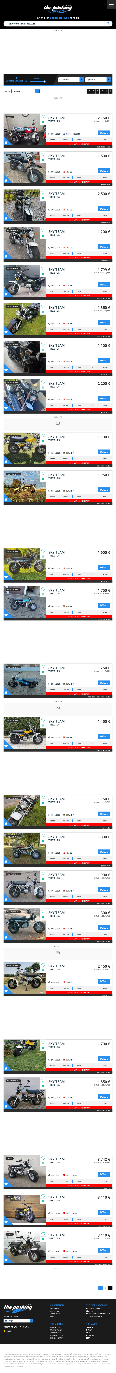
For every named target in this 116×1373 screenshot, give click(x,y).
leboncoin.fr (105, 185)
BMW (88, 1338)
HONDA (89, 1330)
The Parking (59, 10)
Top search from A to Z (95, 1316)
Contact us (54, 1311)
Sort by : (7, 91)
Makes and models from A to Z (98, 1314)
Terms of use (55, 1314)
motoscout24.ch (103, 1226)
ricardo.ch (106, 1188)
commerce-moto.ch (102, 1264)
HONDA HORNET (56, 1338)
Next (110, 1288)
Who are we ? (55, 1308)
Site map (89, 1311)
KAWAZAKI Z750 (56, 1335)
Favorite (8, 140)
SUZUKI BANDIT (56, 1330)
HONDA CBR (55, 1327)
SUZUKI (89, 1332)
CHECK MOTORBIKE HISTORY (79, 144)
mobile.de (91, 697)
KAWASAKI (90, 1335)
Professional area (93, 1308)
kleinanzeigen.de (103, 298)
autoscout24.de (104, 619)
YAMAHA (89, 1327)
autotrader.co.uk (103, 147)
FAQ (51, 1316)
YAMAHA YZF (55, 1332)
